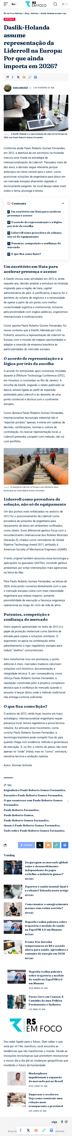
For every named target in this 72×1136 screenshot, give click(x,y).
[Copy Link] (29, 77)
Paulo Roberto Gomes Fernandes (26, 820)
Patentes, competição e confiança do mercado (34, 245)
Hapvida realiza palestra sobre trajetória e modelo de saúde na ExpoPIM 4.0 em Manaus (46, 925)
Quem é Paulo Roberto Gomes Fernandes (31, 825)
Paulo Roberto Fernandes (21, 810)
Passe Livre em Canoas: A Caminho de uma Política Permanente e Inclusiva (46, 1000)
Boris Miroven (20, 88)
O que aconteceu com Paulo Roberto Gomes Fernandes (33, 802)
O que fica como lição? (26, 254)
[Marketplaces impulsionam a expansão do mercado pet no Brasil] (16, 1078)
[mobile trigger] (7, 4)
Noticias (9, 19)
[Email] (24, 77)
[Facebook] (62, 1121)
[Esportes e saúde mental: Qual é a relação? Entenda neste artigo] (13, 892)
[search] (55, 4)
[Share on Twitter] (18, 77)
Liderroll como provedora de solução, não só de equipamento (34, 234)
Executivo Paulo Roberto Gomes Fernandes (33, 795)
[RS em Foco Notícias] (36, 4)
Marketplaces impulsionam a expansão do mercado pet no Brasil (46, 1077)
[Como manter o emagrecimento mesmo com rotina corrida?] (13, 909)
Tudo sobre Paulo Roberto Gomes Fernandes (34, 830)
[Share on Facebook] (12, 77)
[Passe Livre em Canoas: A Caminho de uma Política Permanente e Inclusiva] (16, 1002)
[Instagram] (66, 1121)
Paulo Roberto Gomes (18, 815)
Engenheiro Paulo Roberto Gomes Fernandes (34, 790)
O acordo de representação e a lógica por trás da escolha (34, 224)
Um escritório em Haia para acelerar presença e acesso (34, 213)
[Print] (35, 77)
